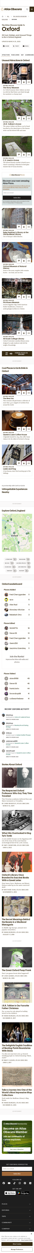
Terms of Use (19, 202)
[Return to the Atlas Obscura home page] (11, 9)
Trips (4, 1216)
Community (7, 1222)
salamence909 (11, 741)
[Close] (31, 1234)
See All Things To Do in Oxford (16, 353)
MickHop (9, 715)
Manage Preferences (17, 1249)
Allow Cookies (17, 1244)
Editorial (5, 1210)
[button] (19, 82)
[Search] (27, 9)
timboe (9, 733)
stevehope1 (10, 751)
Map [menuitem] (22, 55)
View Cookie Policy (26, 1240)
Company (6, 1229)
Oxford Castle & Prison (22, 717)
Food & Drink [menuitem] (15, 55)
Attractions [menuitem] (6, 55)
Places (4, 1204)
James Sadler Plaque (23, 735)
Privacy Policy (11, 202)
